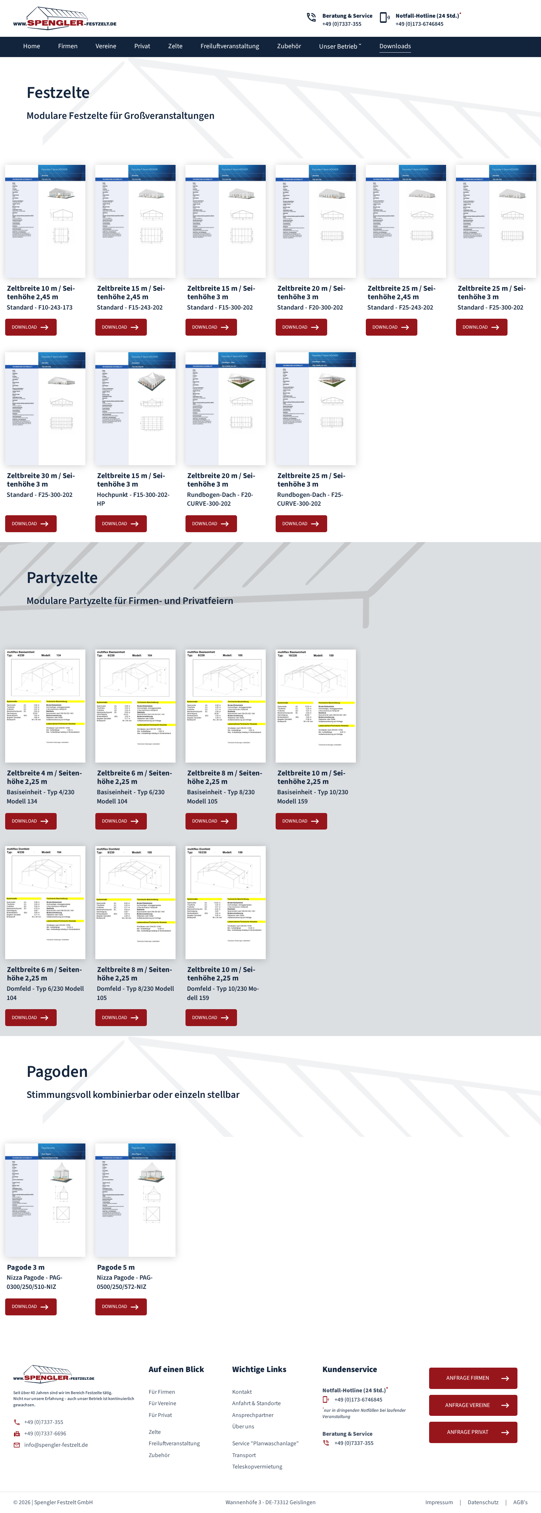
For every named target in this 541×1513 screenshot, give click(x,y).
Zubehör (159, 1455)
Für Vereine (162, 1403)
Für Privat (160, 1415)
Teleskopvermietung (257, 1467)
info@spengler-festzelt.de (56, 1445)
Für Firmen (162, 1392)
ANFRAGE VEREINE (467, 1405)
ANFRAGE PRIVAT (467, 1432)
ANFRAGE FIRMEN (467, 1378)
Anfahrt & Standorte (256, 1403)
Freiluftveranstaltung (174, 1443)
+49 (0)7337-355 (43, 1422)
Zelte (155, 1432)
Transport (244, 1455)
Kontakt (242, 1392)
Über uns (243, 1426)
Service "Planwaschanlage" (265, 1443)
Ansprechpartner (252, 1415)
